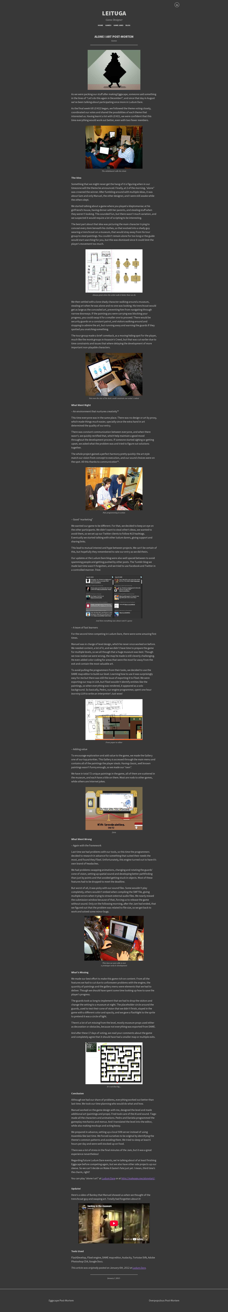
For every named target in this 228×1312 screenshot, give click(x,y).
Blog (128, 25)
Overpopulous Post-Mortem (164, 1300)
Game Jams (118, 25)
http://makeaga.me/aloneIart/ (138, 1178)
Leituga (114, 13)
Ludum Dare (108, 1178)
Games (108, 25)
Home (100, 25)
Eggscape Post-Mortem (61, 1300)
